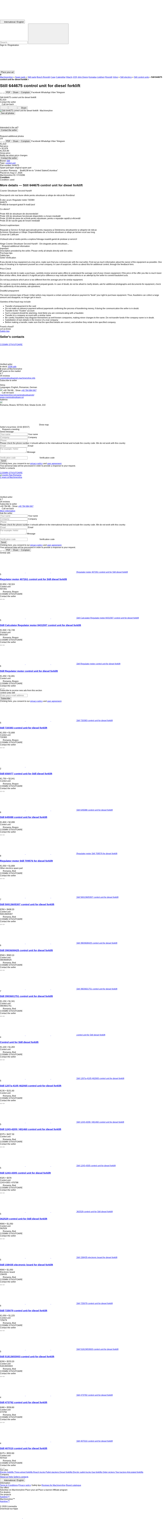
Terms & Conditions (9, 1485)
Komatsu (93, 77)
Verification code (47, 458)
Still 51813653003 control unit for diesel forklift (27, 1356)
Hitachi (69, 77)
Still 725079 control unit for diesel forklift (23, 1310)
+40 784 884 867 (29, 390)
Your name (33, 434)
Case (53, 77)
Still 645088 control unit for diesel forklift (23, 817)
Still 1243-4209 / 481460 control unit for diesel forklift (30, 1129)
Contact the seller (9, 130)
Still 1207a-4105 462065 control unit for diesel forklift (30, 1085)
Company (32, 437)
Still (8, 161)
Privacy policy (24, 1485)
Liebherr (101, 77)
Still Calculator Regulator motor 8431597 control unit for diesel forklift (40, 625)
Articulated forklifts (135, 1472)
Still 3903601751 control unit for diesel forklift (26, 996)
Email (30, 446)
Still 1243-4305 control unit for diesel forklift (25, 1173)
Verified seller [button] (6, 364)
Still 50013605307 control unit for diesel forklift (27, 904)
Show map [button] (44, 425)
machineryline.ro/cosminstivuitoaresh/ (17, 395)
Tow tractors (121, 1472)
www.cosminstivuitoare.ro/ (12, 397)
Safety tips (4, 331)
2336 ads (12, 366)
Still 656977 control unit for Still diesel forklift (26, 773)
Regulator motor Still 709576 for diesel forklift (26, 861)
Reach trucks (39, 1472)
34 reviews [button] (5, 376)
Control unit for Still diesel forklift (19, 1042)
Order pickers (109, 1472)
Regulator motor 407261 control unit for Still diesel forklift (33, 579)
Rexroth (108, 77)
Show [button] (18, 390)
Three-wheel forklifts (23, 1472)
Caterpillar (60, 77)
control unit (11, 163)
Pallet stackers (52, 1472)
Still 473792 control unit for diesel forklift (23, 1402)
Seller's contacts (20, 1477)
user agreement (54, 463)
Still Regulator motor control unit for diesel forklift (29, 671)
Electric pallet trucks (82, 1472)
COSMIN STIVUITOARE (11, 344)
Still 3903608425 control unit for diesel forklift (26, 950)
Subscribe (5, 698)
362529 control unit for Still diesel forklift (23, 1218)
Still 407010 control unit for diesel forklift (23, 1448)
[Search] (48, 34)
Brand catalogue (73, 1485)
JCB (75, 77)
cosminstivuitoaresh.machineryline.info (17, 378)
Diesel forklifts (66, 1472)
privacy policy (36, 463)
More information (7, 511)
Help (11, 1477)
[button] (82, 58)
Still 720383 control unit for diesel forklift (23, 727)
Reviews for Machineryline (54, 1485)
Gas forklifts (97, 1472)
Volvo (115, 77)
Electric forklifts (7, 1472)
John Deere (82, 77)
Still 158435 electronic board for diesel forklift (26, 1264)
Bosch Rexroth (43, 77)
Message (31, 452)
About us (4, 1477)
